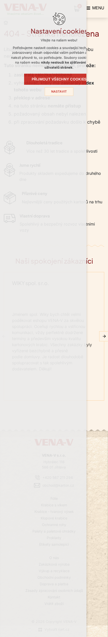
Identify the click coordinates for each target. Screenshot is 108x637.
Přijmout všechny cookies (59, 79)
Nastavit (59, 91)
